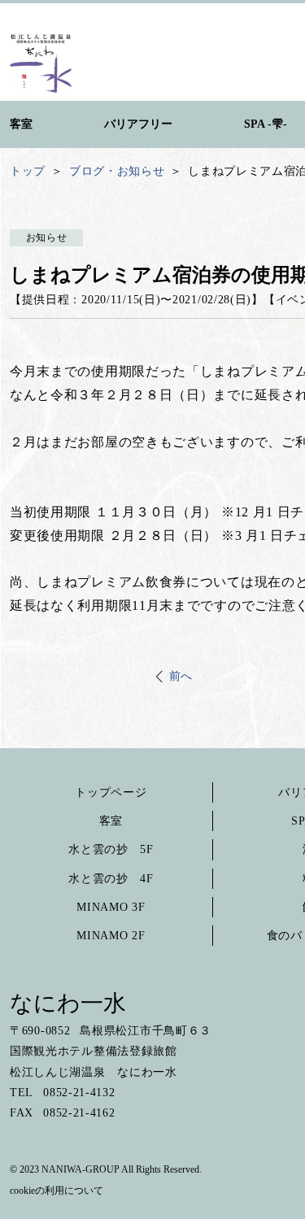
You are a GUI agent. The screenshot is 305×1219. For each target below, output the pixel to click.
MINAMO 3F (110, 907)
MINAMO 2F (110, 935)
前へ (181, 676)
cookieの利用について (56, 1190)
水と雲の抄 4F (111, 879)
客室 (111, 821)
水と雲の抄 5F (111, 849)
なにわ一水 (68, 1003)
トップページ (110, 792)
